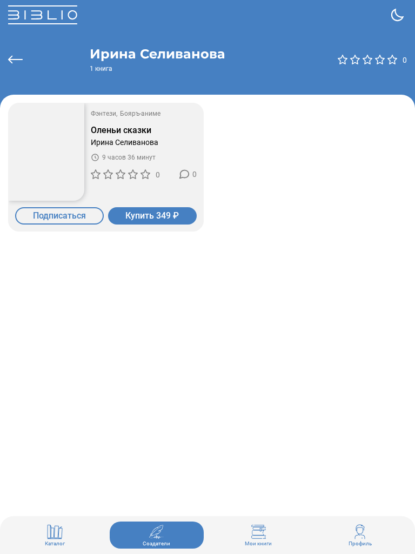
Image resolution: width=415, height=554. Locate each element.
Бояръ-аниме (140, 113)
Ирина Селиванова (124, 142)
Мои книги (258, 543)
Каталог (55, 543)
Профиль (360, 543)
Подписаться (59, 215)
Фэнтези (103, 113)
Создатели (156, 543)
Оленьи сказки (121, 130)
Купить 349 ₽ (152, 215)
